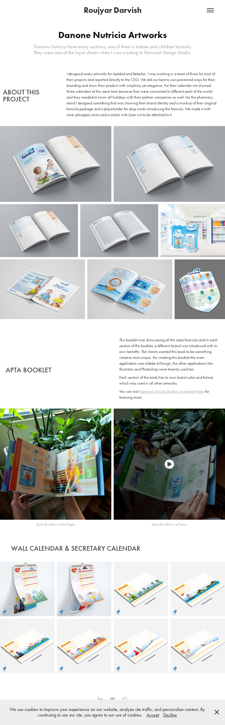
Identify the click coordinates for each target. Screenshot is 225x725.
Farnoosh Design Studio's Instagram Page (171, 391)
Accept (152, 715)
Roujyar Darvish (113, 10)
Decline (170, 715)
